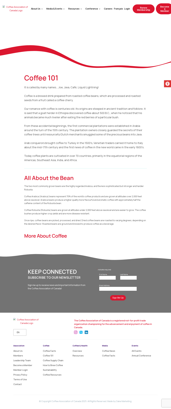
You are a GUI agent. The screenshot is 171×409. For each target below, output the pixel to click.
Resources (78, 355)
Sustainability (50, 369)
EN (18, 332)
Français (118, 8)
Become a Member (22, 365)
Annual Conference (141, 355)
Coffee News (108, 350)
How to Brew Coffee (53, 365)
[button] (167, 83)
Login (127, 8)
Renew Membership (143, 8)
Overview (77, 350)
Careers (108, 8)
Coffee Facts (49, 350)
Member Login (20, 369)
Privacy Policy (20, 374)
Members (18, 355)
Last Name (124, 274)
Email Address (104, 285)
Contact (17, 384)
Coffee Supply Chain (53, 360)
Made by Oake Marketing (119, 401)
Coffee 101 (48, 355)
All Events (136, 350)
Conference (91, 8)
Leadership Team (22, 360)
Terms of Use (20, 379)
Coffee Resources (52, 374)
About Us (35, 8)
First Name (103, 274)
